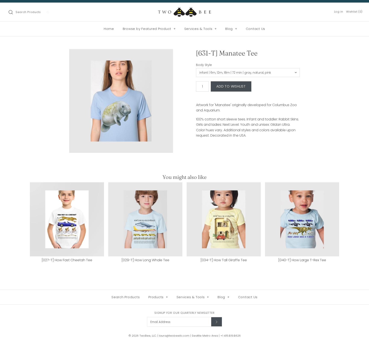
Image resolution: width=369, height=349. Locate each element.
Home (109, 28)
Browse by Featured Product (149, 28)
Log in (338, 11)
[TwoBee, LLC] (184, 9)
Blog (231, 28)
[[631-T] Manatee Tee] (121, 101)
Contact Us (255, 28)
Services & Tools (200, 28)
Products (158, 297)
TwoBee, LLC (147, 335)
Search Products (28, 12)
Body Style (204, 65)
